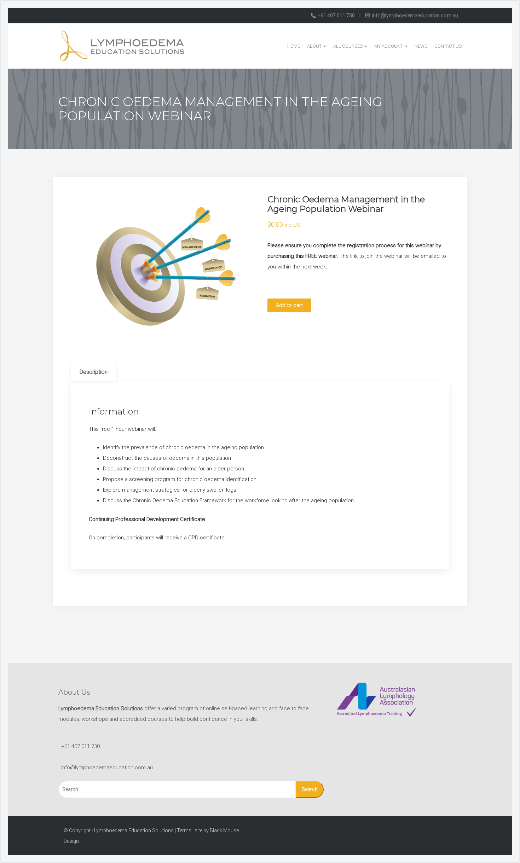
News (421, 46)
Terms (184, 830)
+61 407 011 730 (336, 15)
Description (94, 372)
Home (293, 46)
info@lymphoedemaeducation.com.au (414, 15)
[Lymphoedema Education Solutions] (122, 45)
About (315, 46)
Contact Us (448, 46)
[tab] (93, 372)
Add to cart (289, 305)
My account (389, 46)
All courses (348, 46)
